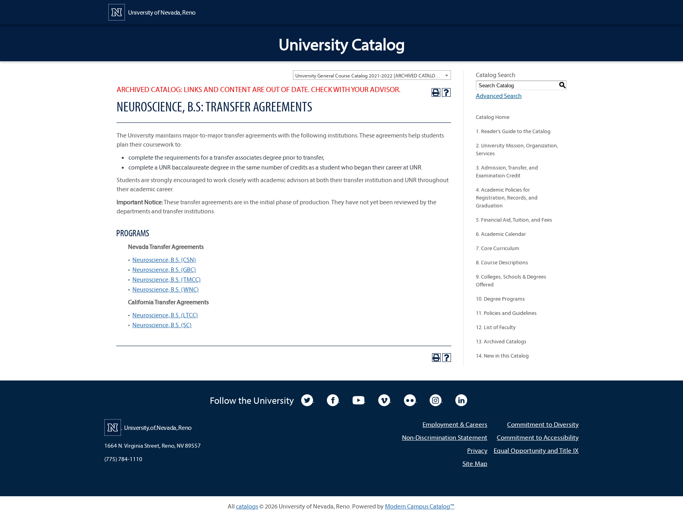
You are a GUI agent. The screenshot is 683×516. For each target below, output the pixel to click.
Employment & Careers (455, 424)
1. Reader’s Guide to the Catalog (513, 131)
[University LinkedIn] (461, 399)
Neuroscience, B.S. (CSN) (164, 260)
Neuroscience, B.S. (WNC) (165, 289)
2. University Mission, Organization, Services (517, 149)
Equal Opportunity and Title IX (536, 450)
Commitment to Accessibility (538, 437)
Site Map (474, 463)
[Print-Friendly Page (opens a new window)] (436, 92)
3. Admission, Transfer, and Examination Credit (507, 171)
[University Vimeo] (384, 399)
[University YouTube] (359, 399)
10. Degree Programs (500, 298)
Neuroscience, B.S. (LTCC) (165, 315)
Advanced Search (499, 96)
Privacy (477, 450)
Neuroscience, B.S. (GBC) (164, 269)
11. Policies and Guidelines (506, 312)
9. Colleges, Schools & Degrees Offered (511, 280)
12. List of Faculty (496, 327)
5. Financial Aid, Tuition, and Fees (514, 219)
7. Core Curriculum (497, 248)
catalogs (247, 506)
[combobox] (372, 75)
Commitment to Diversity (543, 424)
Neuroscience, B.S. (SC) (162, 325)
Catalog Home (492, 117)
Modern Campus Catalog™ (419, 506)
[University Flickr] (410, 399)
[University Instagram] (436, 399)
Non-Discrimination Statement (444, 437)
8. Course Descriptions (502, 262)
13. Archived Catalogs (501, 341)
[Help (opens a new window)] (446, 92)
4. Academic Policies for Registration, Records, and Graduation (507, 197)
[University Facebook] (333, 399)
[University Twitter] (307, 399)
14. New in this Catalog (502, 355)
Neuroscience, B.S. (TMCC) (166, 279)
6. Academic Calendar (501, 233)
